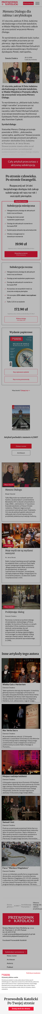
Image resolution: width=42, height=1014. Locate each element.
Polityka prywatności (33, 973)
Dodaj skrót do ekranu (21, 1009)
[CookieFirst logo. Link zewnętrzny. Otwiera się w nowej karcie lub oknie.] (6, 975)
